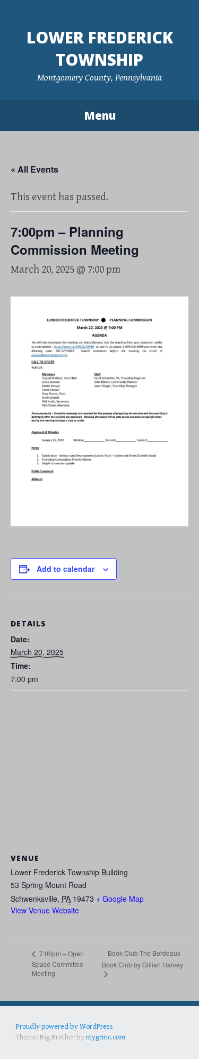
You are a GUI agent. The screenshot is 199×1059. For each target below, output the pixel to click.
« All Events (34, 169)
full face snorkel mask (121, 1037)
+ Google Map (120, 898)
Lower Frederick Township (100, 48)
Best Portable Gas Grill (51, 1037)
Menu (100, 115)
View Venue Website (45, 910)
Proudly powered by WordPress (64, 1026)
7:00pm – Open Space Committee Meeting (58, 963)
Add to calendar (65, 568)
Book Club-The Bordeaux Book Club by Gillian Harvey (142, 958)
